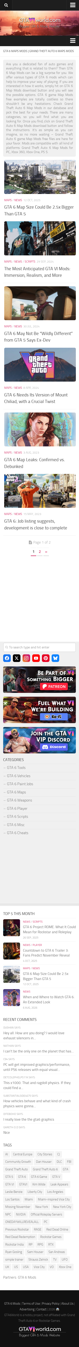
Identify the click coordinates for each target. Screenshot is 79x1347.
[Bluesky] (55, 658)
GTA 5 (9, 1177)
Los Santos (12, 1199)
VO (52, 1267)
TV (55, 1259)
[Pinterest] (46, 658)
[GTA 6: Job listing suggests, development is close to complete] (40, 491)
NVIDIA (21, 1214)
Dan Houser (44, 1162)
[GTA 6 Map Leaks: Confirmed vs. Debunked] (40, 429)
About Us (67, 1303)
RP (30, 1244)
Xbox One (65, 1267)
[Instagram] (26, 658)
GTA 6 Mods (27, 1277)
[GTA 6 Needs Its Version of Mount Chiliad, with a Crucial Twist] (40, 365)
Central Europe (22, 1154)
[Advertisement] (39, 601)
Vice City (39, 1267)
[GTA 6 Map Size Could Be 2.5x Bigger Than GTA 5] (40, 177)
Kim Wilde (39, 1184)
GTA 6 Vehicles (18, 776)
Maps (8, 200)
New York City (62, 1207)
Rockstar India (14, 1244)
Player (37, 945)
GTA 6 (22, 1177)
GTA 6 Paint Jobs (20, 784)
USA (26, 1267)
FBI (69, 1162)
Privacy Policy (50, 1303)
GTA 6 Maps (16, 792)
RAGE (37, 1229)
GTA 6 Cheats (17, 833)
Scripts (30, 261)
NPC (8, 1214)
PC (45, 1222)
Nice (6, 1132)
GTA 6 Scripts (17, 816)
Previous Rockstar (17, 1229)
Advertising (27, 1309)
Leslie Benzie (14, 1192)
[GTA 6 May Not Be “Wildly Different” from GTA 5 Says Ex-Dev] (40, 303)
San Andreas (56, 1252)
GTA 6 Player (17, 808)
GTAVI (23, 1184)
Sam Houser (35, 1252)
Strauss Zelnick (38, 1259)
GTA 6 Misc (16, 824)
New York (41, 1207)
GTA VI (9, 1184)
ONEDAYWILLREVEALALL (22, 1222)
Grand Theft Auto (16, 1169)
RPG (40, 1244)
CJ (58, 1154)
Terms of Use (31, 1303)
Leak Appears (59, 1184)
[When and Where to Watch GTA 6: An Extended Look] (11, 997)
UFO (65, 1259)
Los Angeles (55, 1192)
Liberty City (35, 1192)
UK (7, 1267)
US (16, 1267)
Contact (41, 1309)
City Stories (44, 1154)
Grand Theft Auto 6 (45, 1169)
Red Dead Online (57, 1229)
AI (6, 1154)
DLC (59, 1162)
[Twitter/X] (16, 658)
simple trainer (14, 1259)
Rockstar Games (51, 1237)
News (18, 200)
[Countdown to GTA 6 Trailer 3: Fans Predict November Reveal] (11, 951)
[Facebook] (7, 658)
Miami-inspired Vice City (54, 1199)
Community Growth (18, 1162)
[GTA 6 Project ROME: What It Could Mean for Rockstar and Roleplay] (11, 927)
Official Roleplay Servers (46, 1214)
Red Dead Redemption (20, 1237)
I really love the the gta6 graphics (28, 1119)
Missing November (17, 1207)
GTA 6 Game (39, 1177)
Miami (29, 1199)
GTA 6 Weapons (19, 800)
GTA (65, 1169)
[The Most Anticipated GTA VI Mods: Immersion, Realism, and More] (40, 238)
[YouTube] (36, 658)
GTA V (56, 1177)
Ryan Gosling (13, 1252)
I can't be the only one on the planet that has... (38, 1051)
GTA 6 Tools (16, 767)
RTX (51, 1244)
